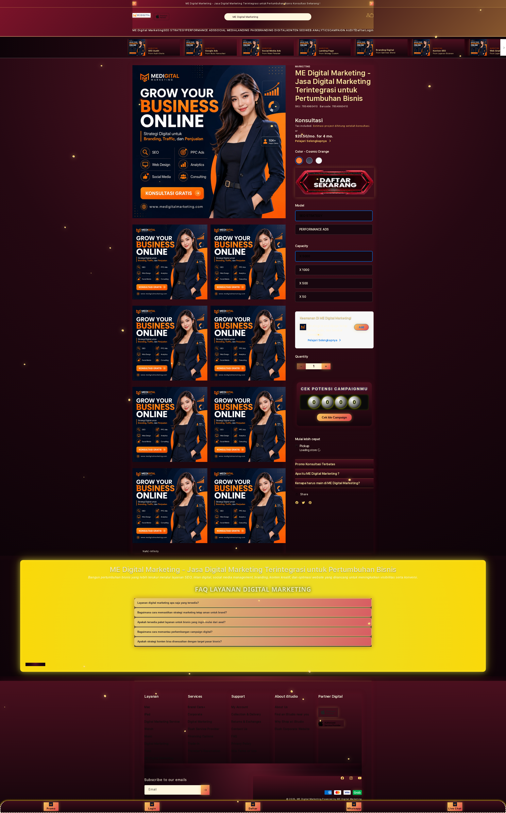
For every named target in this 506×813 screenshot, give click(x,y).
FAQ (234, 736)
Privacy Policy (241, 743)
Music (148, 736)
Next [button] (372, 4)
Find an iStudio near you (292, 714)
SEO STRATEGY (174, 30)
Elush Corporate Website (292, 728)
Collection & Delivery (246, 714)
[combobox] (267, 16)
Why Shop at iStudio (289, 721)
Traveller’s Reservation (204, 750)
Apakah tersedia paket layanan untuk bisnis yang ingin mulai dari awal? (181, 622)
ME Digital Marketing (147, 30)
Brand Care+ (196, 707)
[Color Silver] (319, 160)
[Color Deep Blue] (309, 160)
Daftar (253, 808)
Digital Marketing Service (162, 721)
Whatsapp (354, 808)
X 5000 (304, 256)
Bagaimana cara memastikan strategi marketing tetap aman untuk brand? (182, 612)
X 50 (302, 297)
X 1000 (304, 270)
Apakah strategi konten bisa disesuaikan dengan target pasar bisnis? (179, 641)
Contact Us (239, 728)
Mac (147, 707)
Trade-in (194, 743)
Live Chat (454, 808)
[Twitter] (304, 503)
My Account (239, 707)
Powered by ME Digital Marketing (342, 799)
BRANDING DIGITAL (272, 30)
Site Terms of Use (244, 750)
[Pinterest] (311, 503)
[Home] (141, 15)
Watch (148, 728)
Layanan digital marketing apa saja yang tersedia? (168, 602)
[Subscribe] (205, 790)
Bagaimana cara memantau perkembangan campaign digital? (174, 631)
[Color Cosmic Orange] (299, 160)
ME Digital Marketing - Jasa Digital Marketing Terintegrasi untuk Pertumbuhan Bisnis (253, 3)
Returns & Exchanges (246, 721)
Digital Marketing (156, 743)
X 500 (303, 283)
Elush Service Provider (203, 728)
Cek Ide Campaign (334, 417)
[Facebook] (298, 503)
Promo (51, 808)
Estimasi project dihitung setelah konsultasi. (341, 126)
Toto (147, 750)
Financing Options (200, 736)
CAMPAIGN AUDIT (342, 30)
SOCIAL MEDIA (225, 30)
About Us (281, 707)
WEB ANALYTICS (317, 30)
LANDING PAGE (247, 30)
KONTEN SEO (295, 30)
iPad (147, 714)
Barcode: (325, 106)
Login (152, 808)
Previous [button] (134, 4)
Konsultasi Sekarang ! (306, 3)
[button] (147, 30)
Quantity (301, 356)
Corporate (195, 714)
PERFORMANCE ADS (200, 30)
